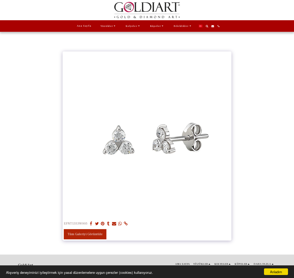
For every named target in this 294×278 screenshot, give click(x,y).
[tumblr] (108, 224)
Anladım (276, 271)
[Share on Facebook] (91, 224)
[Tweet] (97, 224)
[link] (126, 224)
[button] (108, 26)
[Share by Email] (114, 224)
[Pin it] (103, 224)
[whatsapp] (120, 224)
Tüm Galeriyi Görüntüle (85, 234)
